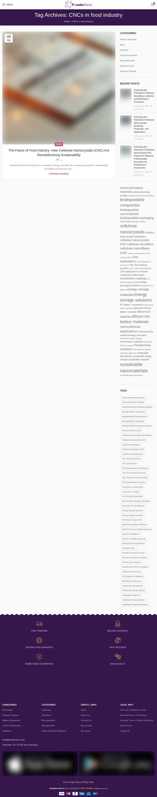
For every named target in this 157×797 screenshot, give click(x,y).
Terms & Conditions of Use (133, 710)
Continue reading (59, 174)
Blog (58, 144)
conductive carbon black (132, 275)
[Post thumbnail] (126, 100)
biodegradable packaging (137, 217)
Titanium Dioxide (128, 71)
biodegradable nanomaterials (134, 416)
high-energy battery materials (134, 525)
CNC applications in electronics (135, 468)
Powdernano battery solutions (131, 338)
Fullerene (46, 710)
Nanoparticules (127, 60)
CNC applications (129, 463)
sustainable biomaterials (132, 586)
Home (67, 21)
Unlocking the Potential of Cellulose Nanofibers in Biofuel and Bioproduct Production (144, 96)
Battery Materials (128, 39)
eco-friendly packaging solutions (136, 501)
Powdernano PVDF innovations (135, 567)
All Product (7, 710)
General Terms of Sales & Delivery (136, 720)
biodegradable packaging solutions (133, 221)
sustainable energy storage (134, 590)
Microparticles (48, 720)
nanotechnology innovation (133, 335)
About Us (85, 715)
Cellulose (6, 731)
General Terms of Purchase (133, 715)
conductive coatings (133, 278)
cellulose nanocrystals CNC (134, 440)
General (124, 50)
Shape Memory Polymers (54, 731)
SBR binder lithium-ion (128, 353)
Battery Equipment (11, 720)
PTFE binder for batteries (141, 349)
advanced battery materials (133, 398)
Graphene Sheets (128, 55)
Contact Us (86, 720)
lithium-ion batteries (130, 534)
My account (86, 725)
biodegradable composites (133, 412)
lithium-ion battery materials (134, 539)
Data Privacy (126, 725)
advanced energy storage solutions (141, 196)
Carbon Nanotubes (11, 725)
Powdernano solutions (131, 572)
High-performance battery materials (137, 529)
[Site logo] (78, 4)
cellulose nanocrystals (131, 431)
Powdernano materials (131, 341)
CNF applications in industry (134, 271)
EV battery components (132, 304)
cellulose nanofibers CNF (133, 449)
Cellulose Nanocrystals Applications (137, 435)
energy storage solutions (132, 515)
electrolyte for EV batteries (133, 506)
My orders (86, 731)
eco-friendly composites (132, 496)
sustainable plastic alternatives (131, 375)
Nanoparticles (48, 725)
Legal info (125, 731)
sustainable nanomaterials (133, 600)
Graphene (46, 715)
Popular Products (10, 715)
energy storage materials (132, 511)
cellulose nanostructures (136, 253)
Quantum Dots (127, 66)
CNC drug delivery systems (134, 473)
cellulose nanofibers (140, 244)
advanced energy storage (133, 402)
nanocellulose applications (133, 543)
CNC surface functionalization (140, 268)
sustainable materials (138, 359)
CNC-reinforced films (131, 459)
